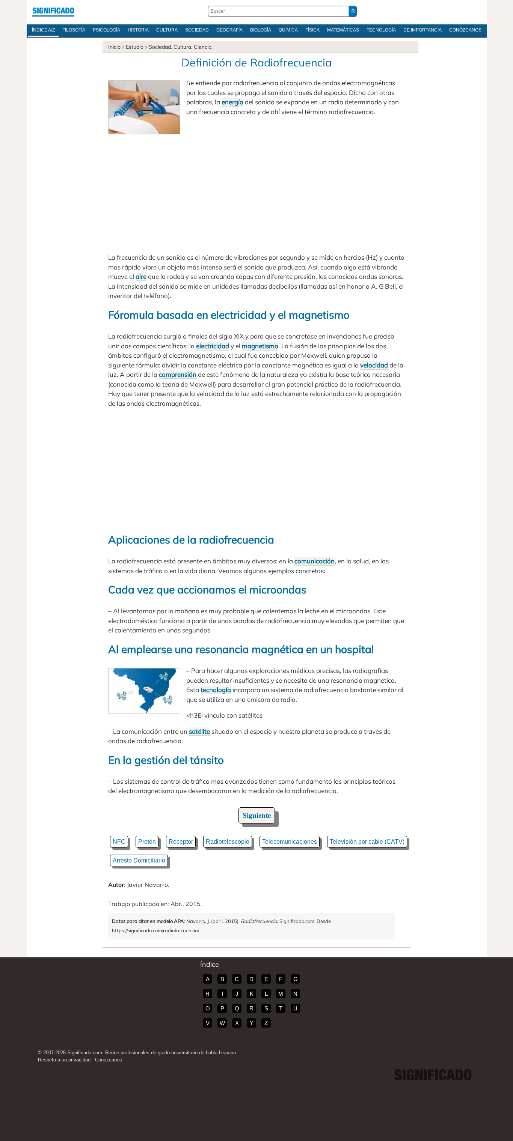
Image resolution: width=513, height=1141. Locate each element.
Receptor (181, 841)
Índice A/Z (43, 30)
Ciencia (202, 47)
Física (312, 30)
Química (288, 30)
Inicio (114, 47)
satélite (199, 731)
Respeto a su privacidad (64, 1060)
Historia (138, 30)
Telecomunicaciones (289, 841)
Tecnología (381, 30)
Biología (260, 30)
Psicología (106, 30)
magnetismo (260, 346)
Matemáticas (343, 30)
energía (232, 102)
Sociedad (197, 30)
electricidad (212, 346)
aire (141, 276)
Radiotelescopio (227, 841)
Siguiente (257, 815)
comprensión (177, 374)
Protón (147, 841)
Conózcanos (465, 30)
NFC (119, 841)
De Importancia (422, 30)
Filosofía (73, 30)
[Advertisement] (256, 190)
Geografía (229, 30)
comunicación (314, 561)
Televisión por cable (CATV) (367, 841)
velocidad (374, 365)
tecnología (216, 690)
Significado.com (53, 11)
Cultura (167, 30)
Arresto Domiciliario (139, 860)
